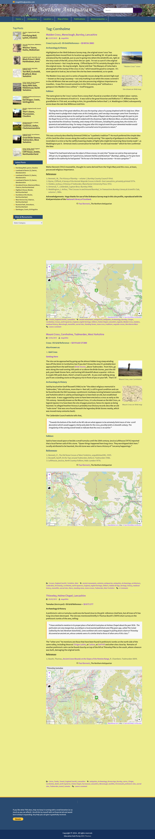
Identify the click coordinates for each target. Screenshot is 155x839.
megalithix (65, 38)
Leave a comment (55, 327)
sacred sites (80, 324)
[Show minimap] (139, 313)
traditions (109, 324)
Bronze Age (112, 781)
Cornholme (50, 322)
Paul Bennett (84, 204)
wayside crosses (119, 324)
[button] (96, 290)
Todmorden (99, 588)
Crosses (51, 320)
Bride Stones (80, 367)
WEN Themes (86, 836)
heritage (124, 586)
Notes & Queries (98, 19)
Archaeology (116, 320)
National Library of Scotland (78, 199)
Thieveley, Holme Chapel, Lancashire (66, 595)
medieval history (52, 324)
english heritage (85, 322)
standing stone (79, 588)
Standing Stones (90, 324)
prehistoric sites (130, 784)
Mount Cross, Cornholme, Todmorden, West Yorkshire (75, 334)
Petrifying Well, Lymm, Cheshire (27, 168)
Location (47, 19)
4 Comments (123, 588)
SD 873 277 (88, 604)
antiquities (107, 320)
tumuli (61, 786)
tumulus (67, 786)
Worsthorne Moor (131, 324)
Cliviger (130, 320)
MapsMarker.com (113, 317)
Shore (71, 588)
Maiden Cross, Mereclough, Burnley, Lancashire (71, 34)
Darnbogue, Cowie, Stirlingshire (27, 209)
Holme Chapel (103, 322)
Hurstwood (86, 784)
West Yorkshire (109, 588)
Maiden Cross (128, 322)
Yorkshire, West (72, 583)
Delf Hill (101, 644)
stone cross (101, 324)
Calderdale (50, 586)
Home (18, 19)
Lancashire (71, 320)
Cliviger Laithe (79, 644)
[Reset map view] (49, 280)
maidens (137, 322)
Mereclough (63, 324)
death (57, 784)
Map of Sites (63, 19)
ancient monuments (86, 320)
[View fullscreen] (49, 275)
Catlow (92, 644)
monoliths (71, 324)
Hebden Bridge (114, 586)
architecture (136, 583)
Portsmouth (119, 784)
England (76, 322)
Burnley (124, 320)
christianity (59, 586)
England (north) (60, 320)
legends (120, 322)
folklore (94, 322)
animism (100, 583)
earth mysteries (66, 322)
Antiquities (32, 19)
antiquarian (98, 320)
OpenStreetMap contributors (132, 317)
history (129, 586)
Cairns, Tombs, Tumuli (56, 781)
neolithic (111, 784)
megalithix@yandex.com (25, 2)
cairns (125, 781)
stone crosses (89, 588)
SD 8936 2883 (87, 43)
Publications (79, 19)
